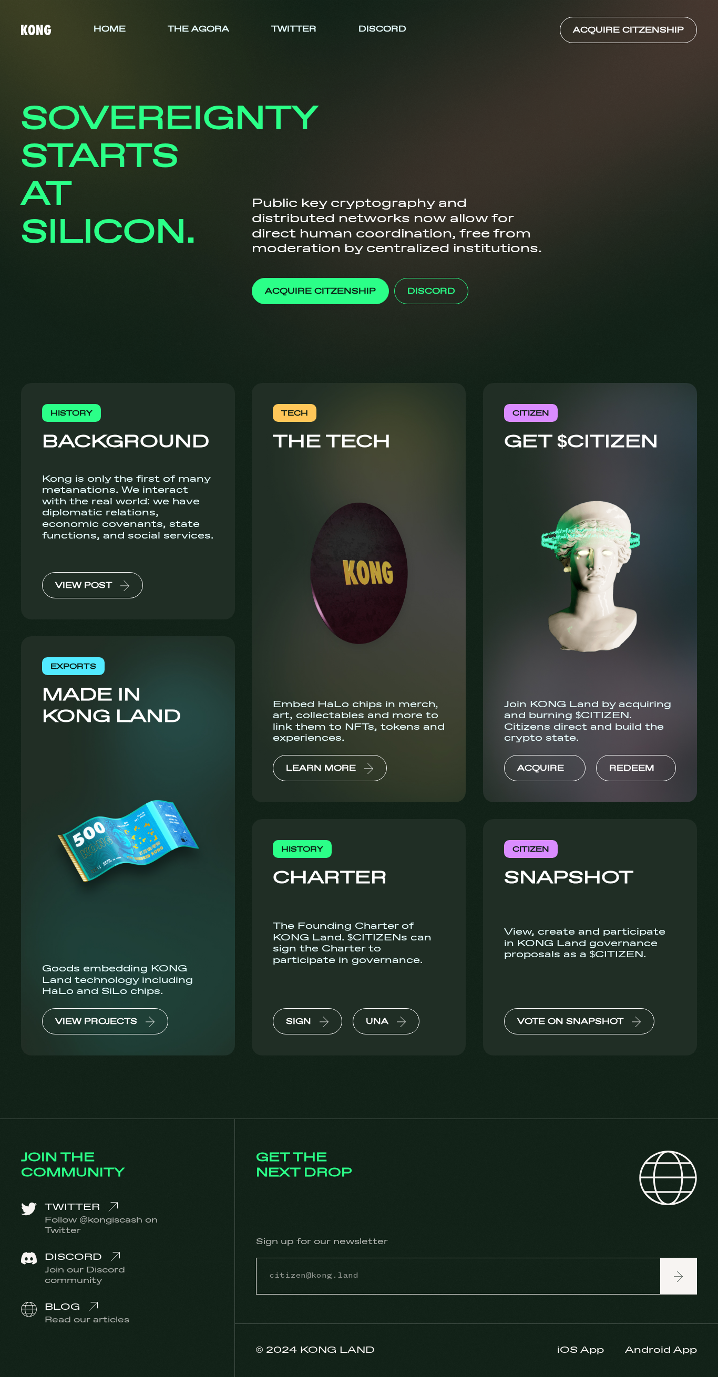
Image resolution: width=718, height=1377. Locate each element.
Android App (661, 1350)
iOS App (580, 1350)
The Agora (198, 29)
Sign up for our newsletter (322, 1242)
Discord (382, 29)
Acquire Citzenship (628, 30)
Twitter (293, 29)
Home (110, 29)
